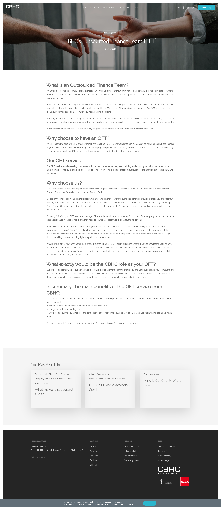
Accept (150, 503)
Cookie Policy (164, 455)
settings (132, 504)
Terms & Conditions (167, 446)
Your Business (41, 383)
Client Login (163, 460)
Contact (93, 465)
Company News (110, 32)
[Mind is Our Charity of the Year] (164, 389)
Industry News (131, 455)
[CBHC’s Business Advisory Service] (110, 389)
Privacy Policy (164, 451)
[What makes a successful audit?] (56, 389)
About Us (94, 451)
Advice (38, 374)
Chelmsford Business (59, 374)
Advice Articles (131, 451)
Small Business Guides (62, 379)
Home (93, 446)
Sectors (93, 460)
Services (94, 455)
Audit (45, 374)
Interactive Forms (132, 446)
